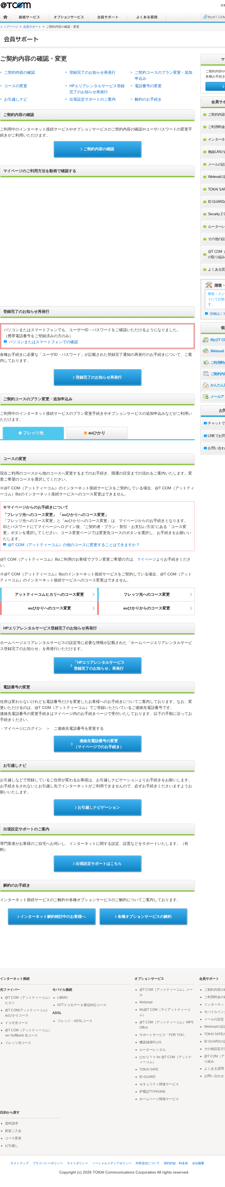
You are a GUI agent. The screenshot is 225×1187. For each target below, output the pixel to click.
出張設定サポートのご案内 (92, 99)
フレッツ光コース (18, 1043)
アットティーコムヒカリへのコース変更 (49, 594)
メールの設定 (214, 1019)
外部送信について (148, 1163)
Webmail (146, 1002)
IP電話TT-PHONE (152, 1092)
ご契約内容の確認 (19, 72)
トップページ (9, 26)
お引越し (11, 1146)
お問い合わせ (214, 1076)
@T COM (16, 5)
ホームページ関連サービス (159, 1099)
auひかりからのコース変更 (146, 608)
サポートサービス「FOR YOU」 (163, 1035)
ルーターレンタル (152, 1050)
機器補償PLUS (150, 1042)
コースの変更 (15, 86)
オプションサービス (69, 17)
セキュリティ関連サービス (159, 1084)
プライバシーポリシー (48, 1163)
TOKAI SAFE (148, 1069)
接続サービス (30, 17)
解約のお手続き (148, 99)
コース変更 (13, 1138)
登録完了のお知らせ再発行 (92, 72)
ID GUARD (147, 1077)
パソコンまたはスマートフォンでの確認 (43, 342)
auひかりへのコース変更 (49, 608)
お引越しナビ (15, 99)
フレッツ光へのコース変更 (147, 594)
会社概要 (198, 1163)
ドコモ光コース (16, 1023)
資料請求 (11, 1123)
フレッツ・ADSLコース (74, 1021)
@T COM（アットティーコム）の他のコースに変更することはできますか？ (74, 545)
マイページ (146, 559)
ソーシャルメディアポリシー (111, 1163)
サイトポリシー (77, 1163)
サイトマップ (19, 1163)
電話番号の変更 (148, 86)
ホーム (5, 17)
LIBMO (62, 997)
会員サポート (108, 17)
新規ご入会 (13, 1131)
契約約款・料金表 (176, 1163)
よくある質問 (147, 17)
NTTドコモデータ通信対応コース (81, 1005)
